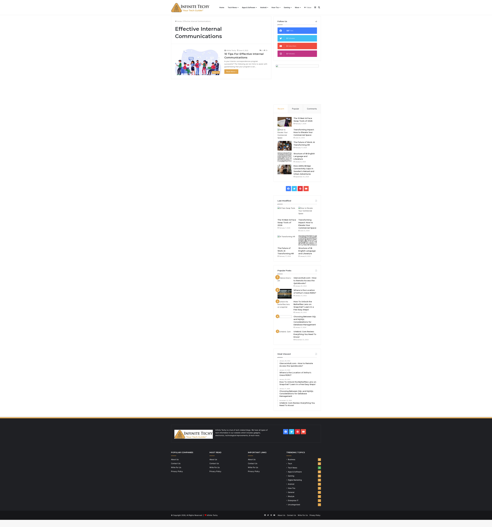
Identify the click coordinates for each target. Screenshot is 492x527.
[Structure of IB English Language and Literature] (285, 157)
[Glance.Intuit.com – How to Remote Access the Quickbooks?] (285, 281)
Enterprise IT (293, 500)
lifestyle (291, 496)
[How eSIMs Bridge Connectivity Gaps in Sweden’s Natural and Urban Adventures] (285, 169)
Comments (312, 109)
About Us (175, 459)
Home (221, 7)
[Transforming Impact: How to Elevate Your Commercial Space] (285, 133)
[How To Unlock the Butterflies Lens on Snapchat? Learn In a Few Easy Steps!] (285, 305)
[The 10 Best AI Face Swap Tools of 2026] (285, 122)
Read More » (231, 71)
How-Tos (275, 7)
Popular (295, 109)
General (291, 492)
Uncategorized (294, 505)
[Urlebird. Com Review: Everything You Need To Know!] (285, 335)
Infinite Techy (231, 50)
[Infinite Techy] (190, 7)
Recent (281, 109)
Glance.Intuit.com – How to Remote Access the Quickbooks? (305, 280)
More (297, 7)
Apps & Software (248, 7)
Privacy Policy (177, 471)
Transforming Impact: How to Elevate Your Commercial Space (304, 132)
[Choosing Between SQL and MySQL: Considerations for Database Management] (285, 320)
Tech (290, 464)
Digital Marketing (295, 480)
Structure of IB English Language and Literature (304, 156)
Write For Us (176, 467)
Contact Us (175, 463)
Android (263, 7)
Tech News (232, 7)
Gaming (287, 7)
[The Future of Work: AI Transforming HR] (285, 146)
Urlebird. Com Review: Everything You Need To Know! (305, 334)
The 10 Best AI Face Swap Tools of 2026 (287, 222)
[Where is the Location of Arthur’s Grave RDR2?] (285, 294)
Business (291, 459)
